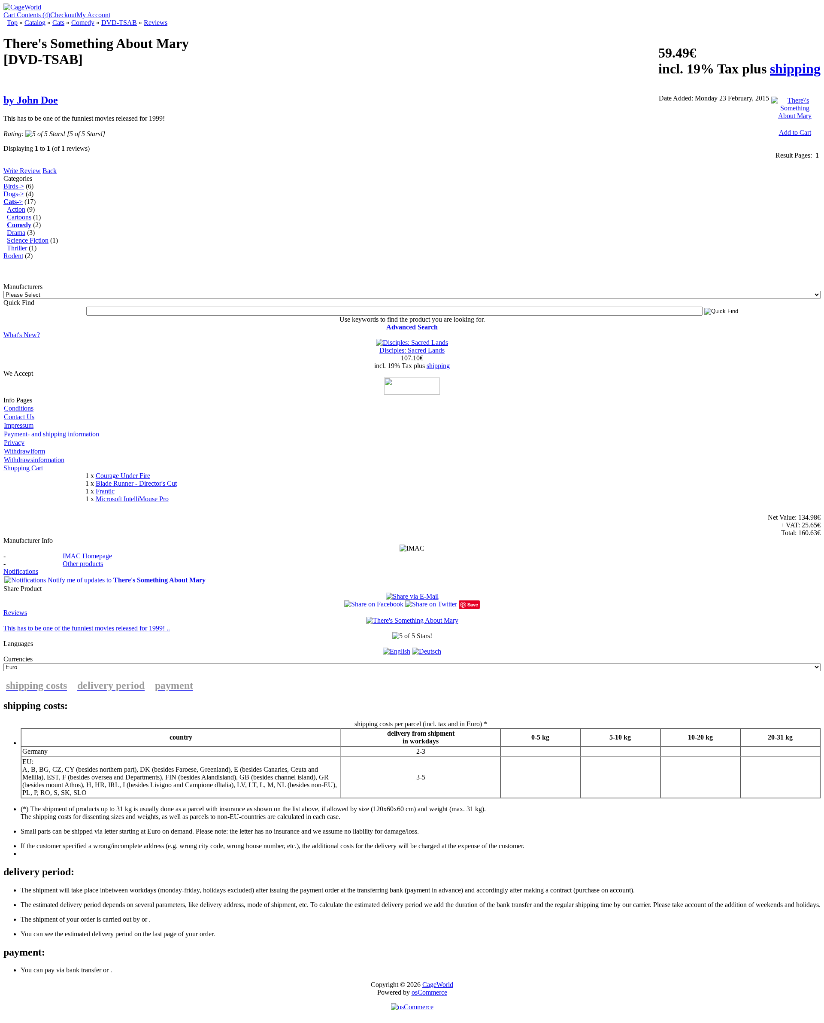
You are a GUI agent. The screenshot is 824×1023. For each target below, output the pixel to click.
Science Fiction (27, 240)
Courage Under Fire (123, 475)
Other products (83, 563)
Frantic (105, 491)
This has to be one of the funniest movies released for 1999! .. (86, 628)
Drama (16, 232)
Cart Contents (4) (26, 14)
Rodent (13, 255)
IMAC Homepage (87, 556)
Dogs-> (13, 194)
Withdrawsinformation (34, 459)
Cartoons (19, 217)
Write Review (22, 170)
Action (16, 209)
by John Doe (30, 100)
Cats (58, 22)
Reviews (155, 22)
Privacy (14, 442)
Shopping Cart (23, 468)
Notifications (20, 571)
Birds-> (13, 186)
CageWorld (437, 984)
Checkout (63, 14)
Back (49, 170)
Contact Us (19, 416)
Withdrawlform (24, 451)
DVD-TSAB (119, 22)
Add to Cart (795, 132)
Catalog (34, 22)
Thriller (17, 248)
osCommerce (429, 992)
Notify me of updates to (127, 580)
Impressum (18, 425)
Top (12, 22)
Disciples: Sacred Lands (412, 350)
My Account (93, 14)
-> (13, 201)
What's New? (21, 334)
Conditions (18, 408)
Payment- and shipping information (51, 434)
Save (472, 604)
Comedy (82, 22)
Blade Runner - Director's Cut (136, 483)
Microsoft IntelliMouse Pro (132, 498)
